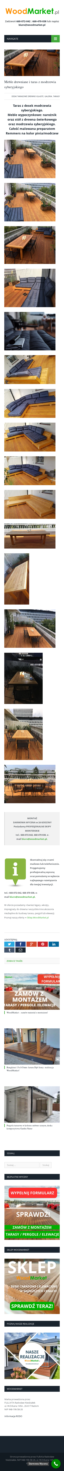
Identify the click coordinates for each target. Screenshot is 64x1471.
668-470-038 (39, 21)
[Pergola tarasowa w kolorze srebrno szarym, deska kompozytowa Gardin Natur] (32, 1104)
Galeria (48, 96)
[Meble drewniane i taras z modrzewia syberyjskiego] (32, 75)
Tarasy (56, 96)
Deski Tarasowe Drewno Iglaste (28, 96)
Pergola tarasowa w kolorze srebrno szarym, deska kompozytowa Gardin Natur (29, 1127)
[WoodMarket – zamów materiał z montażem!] (32, 991)
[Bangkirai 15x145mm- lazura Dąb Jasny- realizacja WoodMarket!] (32, 1046)
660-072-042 (23, 21)
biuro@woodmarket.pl (32, 24)
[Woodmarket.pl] (32, 10)
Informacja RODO (13, 1416)
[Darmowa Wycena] (56, 1463)
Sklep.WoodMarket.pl (38, 917)
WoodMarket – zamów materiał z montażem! (27, 1012)
